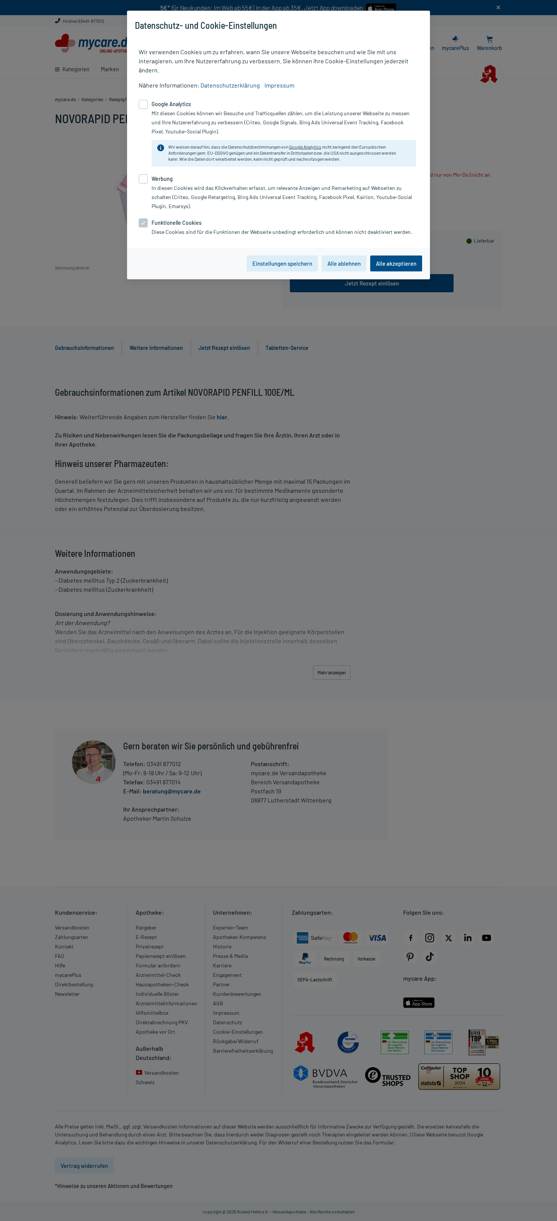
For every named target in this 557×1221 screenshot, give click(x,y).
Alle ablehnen (344, 263)
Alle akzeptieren (396, 263)
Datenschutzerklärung (230, 85)
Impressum (279, 85)
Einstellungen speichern (282, 263)
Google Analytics (305, 146)
